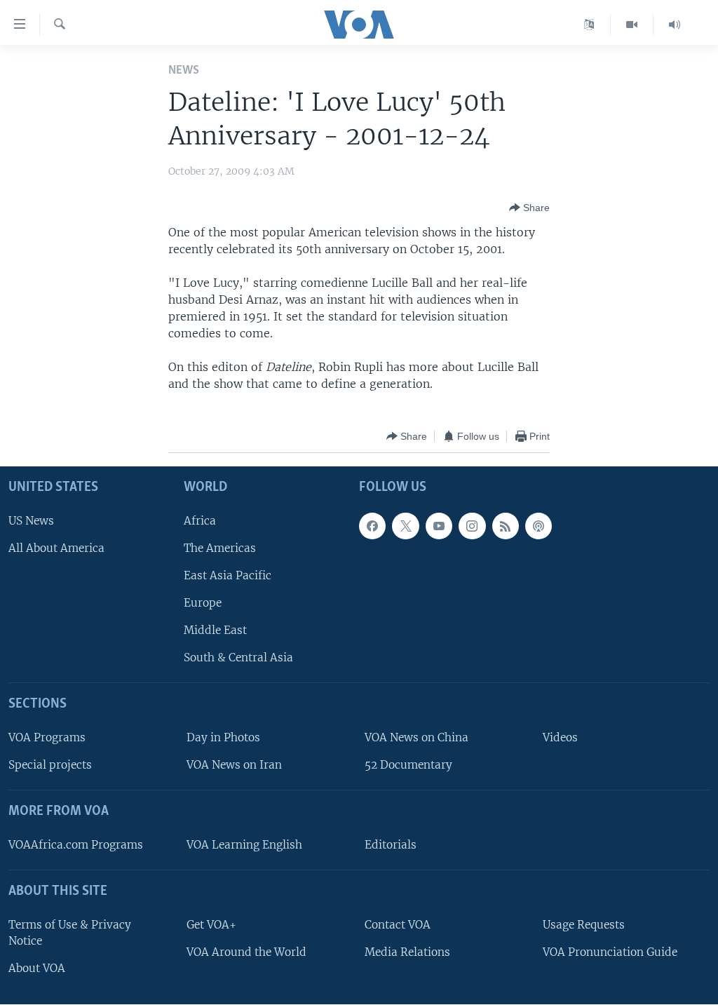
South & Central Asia (238, 658)
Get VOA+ (211, 924)
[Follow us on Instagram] (472, 526)
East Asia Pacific (227, 575)
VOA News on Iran (234, 765)
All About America (56, 548)
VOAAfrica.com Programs (75, 844)
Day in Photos (223, 737)
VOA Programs (47, 737)
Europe (203, 602)
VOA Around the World (246, 952)
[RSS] (505, 526)
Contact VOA (398, 924)
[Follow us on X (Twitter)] (405, 526)
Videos (560, 737)
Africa (200, 520)
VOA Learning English (244, 844)
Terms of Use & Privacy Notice (69, 932)
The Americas (220, 548)
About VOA (36, 968)
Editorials (390, 844)
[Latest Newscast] (674, 24)
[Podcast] (538, 526)
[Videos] (632, 24)
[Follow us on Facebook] (372, 526)
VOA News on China (416, 737)
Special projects (50, 765)
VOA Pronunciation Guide (610, 952)
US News (31, 520)
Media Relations (407, 952)
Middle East (215, 631)
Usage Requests (584, 924)
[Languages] (589, 24)
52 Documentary (408, 765)
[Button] (529, 207)
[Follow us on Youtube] (439, 526)
